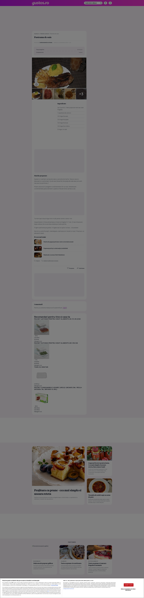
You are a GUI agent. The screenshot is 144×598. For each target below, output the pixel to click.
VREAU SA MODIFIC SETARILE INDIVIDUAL (128, 589)
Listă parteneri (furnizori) (68, 588)
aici (48, 591)
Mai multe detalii (54, 585)
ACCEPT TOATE (129, 585)
